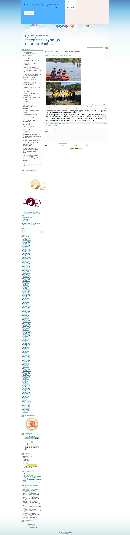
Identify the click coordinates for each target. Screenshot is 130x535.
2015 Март (26, 259)
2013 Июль (26, 248)
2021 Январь (26, 335)
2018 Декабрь (27, 310)
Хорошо (26, 459)
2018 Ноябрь (26, 308)
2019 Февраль (27, 312)
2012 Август (26, 238)
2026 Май (25, 412)
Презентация (25, 219)
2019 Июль (26, 319)
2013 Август (26, 249)
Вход (34, 25)
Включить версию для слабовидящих (65, 24)
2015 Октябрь (27, 265)
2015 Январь (26, 257)
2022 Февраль (27, 345)
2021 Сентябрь (27, 342)
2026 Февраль (27, 408)
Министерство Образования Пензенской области (30, 474)
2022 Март (26, 347)
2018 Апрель (26, 299)
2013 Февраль (27, 246)
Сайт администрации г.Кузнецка (32, 481)
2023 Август (26, 369)
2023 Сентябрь (27, 371)
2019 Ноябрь (26, 324)
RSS (36, 25)
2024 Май (25, 381)
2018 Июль (26, 303)
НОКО (23, 230)
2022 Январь (26, 344)
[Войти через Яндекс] (66, 26)
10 (28, 444)
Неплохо (26, 460)
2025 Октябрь (27, 402)
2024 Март (26, 379)
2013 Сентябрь (27, 250)
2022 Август (26, 353)
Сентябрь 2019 (32, 436)
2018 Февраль (27, 297)
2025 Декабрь (27, 405)
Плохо (26, 462)
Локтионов (25, 220)
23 (25, 448)
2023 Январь (26, 360)
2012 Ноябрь (26, 242)
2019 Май (25, 316)
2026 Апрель (26, 410)
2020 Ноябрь (26, 332)
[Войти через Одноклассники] (72, 26)
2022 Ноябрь (26, 357)
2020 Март (26, 330)
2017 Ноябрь (26, 293)
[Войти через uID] (57, 26)
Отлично (26, 457)
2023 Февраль (27, 361)
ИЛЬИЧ (59, 123)
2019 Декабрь (27, 326)
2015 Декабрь (27, 267)
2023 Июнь (26, 367)
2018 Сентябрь (27, 306)
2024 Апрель (26, 380)
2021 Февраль (27, 336)
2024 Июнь (26, 383)
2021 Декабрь (27, 343)
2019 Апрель (26, 315)
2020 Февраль (27, 328)
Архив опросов (33, 466)
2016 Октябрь (27, 277)
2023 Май (25, 365)
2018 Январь (26, 295)
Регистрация (33, 25)
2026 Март (26, 409)
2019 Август (26, 320)
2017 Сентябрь (27, 290)
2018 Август (26, 304)
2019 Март (26, 314)
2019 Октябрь (27, 323)
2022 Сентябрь (27, 355)
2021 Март (26, 338)
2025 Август (26, 400)
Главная (31, 25)
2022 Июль (26, 352)
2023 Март (26, 363)
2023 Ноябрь (26, 373)
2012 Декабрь (27, 244)
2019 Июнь (26, 318)
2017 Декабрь (27, 294)
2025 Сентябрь (27, 401)
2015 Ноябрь (26, 266)
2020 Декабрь (27, 334)
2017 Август (26, 289)
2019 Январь (26, 311)
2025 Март (26, 394)
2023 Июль (26, 368)
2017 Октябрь (27, 291)
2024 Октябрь (27, 388)
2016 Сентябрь (27, 275)
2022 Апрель (26, 348)
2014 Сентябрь (27, 251)
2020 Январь (26, 327)
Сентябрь (56, 51)
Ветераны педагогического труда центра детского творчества (31, 223)
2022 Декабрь (27, 359)
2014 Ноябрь (26, 254)
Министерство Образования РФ (32, 476)
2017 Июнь (26, 286)
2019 (51, 51)
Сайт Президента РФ (29, 478)
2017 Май (25, 285)
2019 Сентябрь (27, 322)
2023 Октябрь (27, 372)
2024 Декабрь (27, 390)
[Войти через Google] (69, 26)
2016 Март (26, 271)
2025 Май (25, 397)
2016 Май (25, 274)
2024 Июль (26, 384)
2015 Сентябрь (27, 263)
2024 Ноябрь (26, 389)
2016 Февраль (27, 270)
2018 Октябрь (27, 307)
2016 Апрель (26, 273)
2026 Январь (26, 406)
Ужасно (26, 463)
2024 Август (26, 385)
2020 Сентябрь (27, 331)
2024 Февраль (27, 377)
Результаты (25, 466)
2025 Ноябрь (26, 404)
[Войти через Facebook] (63, 26)
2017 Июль (26, 287)
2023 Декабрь (27, 375)
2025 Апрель (26, 396)
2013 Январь (26, 245)
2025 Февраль (27, 393)
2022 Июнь (26, 351)
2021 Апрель (26, 339)
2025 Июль (26, 398)
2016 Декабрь (27, 279)
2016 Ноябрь (26, 278)
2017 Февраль (27, 282)
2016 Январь (26, 269)
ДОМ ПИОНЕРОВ (27, 218)
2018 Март (26, 298)
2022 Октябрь (27, 356)
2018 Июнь (26, 302)
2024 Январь (26, 376)
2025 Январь (26, 392)
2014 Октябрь (27, 253)
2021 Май (25, 340)
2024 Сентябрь (27, 387)
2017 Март (26, 283)
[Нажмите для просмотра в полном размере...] (63, 81)
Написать (29, 13)
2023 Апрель (26, 364)
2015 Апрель (26, 261)
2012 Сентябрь (27, 240)
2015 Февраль (27, 258)
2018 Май (25, 300)
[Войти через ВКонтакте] (60, 26)
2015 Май (25, 262)
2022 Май (25, 349)
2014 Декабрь (27, 255)
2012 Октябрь (27, 241)
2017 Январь (26, 281)
